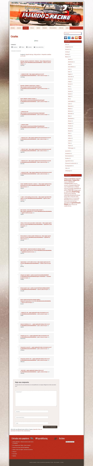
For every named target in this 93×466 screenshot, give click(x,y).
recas (71, 199)
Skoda (69, 135)
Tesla (69, 143)
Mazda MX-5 (73, 196)
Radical (69, 128)
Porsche (70, 126)
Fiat (69, 86)
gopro (79, 190)
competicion (69, 186)
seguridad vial (68, 160)
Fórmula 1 (76, 190)
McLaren (70, 111)
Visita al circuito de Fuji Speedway (21, 447)
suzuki (69, 140)
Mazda (69, 108)
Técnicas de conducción (70, 163)
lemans (78, 195)
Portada (12, 28)
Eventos (19, 28)
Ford (69, 89)
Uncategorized (68, 165)
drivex (77, 187)
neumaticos (68, 153)
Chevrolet (70, 76)
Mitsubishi (70, 118)
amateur (72, 178)
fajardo (71, 190)
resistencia (76, 199)
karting (67, 54)
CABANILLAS (71, 182)
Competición (68, 47)
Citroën (69, 79)
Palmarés (45, 28)
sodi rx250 (73, 201)
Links (67, 28)
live (70, 196)
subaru (69, 138)
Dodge (69, 81)
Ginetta (69, 91)
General (67, 49)
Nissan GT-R (71, 198)
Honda (69, 94)
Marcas (67, 56)
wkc (70, 206)
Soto (76, 201)
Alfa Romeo (70, 61)
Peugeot (70, 123)
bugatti (69, 74)
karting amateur (67, 193)
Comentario (19, 392)
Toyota (69, 145)
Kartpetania (73, 195)
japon (65, 192)
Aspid (69, 64)
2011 (68, 178)
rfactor (65, 201)
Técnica (32, 28)
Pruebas (67, 158)
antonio (78, 178)
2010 (65, 178)
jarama (69, 192)
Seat (69, 133)
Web (17, 423)
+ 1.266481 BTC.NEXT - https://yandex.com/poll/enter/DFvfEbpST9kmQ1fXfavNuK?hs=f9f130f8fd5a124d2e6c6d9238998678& (32, 126)
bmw (69, 71)
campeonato (68, 183)
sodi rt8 (68, 201)
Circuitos (26, 28)
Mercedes (70, 113)
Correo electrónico (20, 417)
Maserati (70, 106)
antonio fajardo (71, 180)
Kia (69, 98)
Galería (38, 28)
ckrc (66, 44)
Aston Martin (71, 66)
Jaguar (69, 96)
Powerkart (67, 199)
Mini (69, 116)
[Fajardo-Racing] (46, 13)
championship (73, 185)
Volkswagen (71, 148)
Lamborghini (71, 101)
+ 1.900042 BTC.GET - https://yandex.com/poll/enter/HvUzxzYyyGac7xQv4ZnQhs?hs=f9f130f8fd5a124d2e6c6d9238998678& (32, 113)
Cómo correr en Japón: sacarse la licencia (23, 449)
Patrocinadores (53, 28)
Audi (69, 69)
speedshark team (72, 203)
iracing (67, 51)
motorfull (67, 151)
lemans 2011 (66, 196)
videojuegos (68, 170)
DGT (74, 186)
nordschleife (76, 198)
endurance (66, 188)
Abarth (69, 59)
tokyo (70, 204)
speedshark (67, 203)
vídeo (66, 168)
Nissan (69, 121)
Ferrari (69, 84)
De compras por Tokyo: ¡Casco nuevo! (21, 445)
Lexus (69, 103)
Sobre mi (61, 28)
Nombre (18, 411)
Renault (70, 130)
